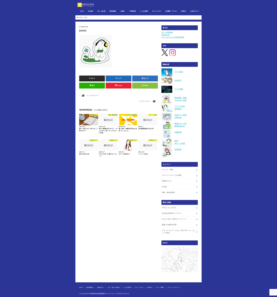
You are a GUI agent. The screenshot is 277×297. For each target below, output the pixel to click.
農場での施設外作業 (169, 225)
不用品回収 (132, 11)
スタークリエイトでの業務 (171, 175)
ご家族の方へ (100, 287)
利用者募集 (112, 11)
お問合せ (183, 11)
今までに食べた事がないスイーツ (174, 219)
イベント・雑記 (167, 169)
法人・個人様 (101, 11)
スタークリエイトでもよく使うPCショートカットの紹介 (178, 232)
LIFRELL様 (165, 35)
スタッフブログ (156, 11)
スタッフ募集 (160, 287)
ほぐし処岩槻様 (167, 32)
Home (82, 11)
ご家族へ (122, 11)
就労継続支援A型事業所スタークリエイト (103, 293)
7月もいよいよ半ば (169, 207)
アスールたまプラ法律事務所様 (172, 37)
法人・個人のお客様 (113, 287)
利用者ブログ (167, 181)
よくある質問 (144, 11)
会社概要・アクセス (171, 11)
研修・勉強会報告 (168, 192)
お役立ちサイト (195, 11)
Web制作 (90, 11)
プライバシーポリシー (173, 287)
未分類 (164, 187)
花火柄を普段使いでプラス (171, 213)
